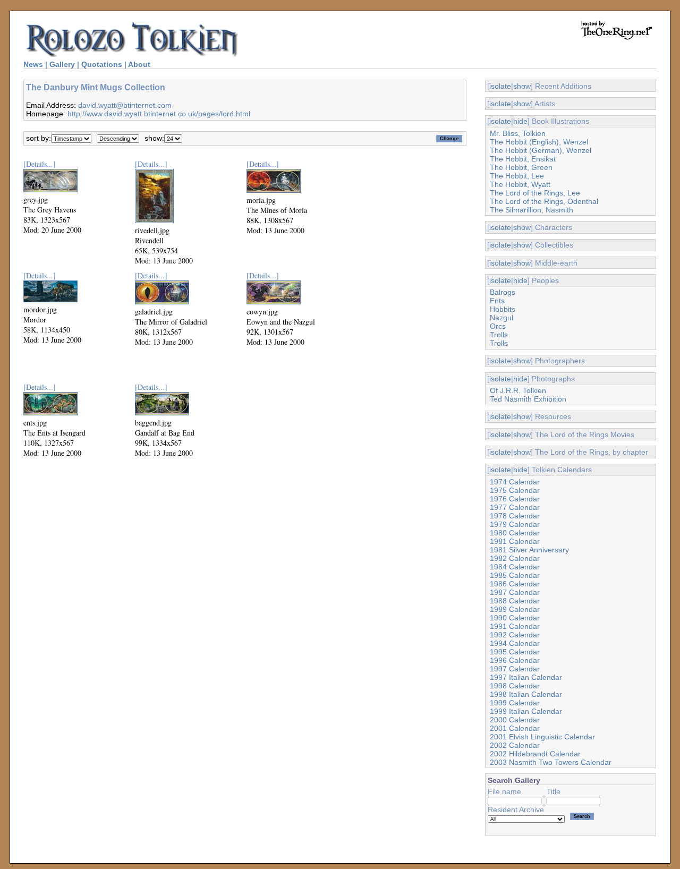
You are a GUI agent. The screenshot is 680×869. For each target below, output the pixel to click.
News (33, 64)
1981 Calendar (515, 541)
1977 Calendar (515, 507)
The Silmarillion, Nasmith (531, 210)
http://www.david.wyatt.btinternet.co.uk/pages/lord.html (158, 113)
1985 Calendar (515, 575)
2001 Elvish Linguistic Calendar (542, 736)
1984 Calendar (515, 567)
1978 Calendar (515, 516)
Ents (497, 300)
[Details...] (39, 164)
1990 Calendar (515, 618)
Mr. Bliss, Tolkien (518, 133)
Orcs (498, 326)
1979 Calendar (515, 524)
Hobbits (502, 309)
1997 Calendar (515, 668)
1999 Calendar (515, 702)
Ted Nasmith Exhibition (528, 399)
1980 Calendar (515, 533)
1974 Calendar (515, 482)
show (522, 86)
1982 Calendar (515, 558)
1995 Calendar (515, 652)
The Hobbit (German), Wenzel (540, 150)
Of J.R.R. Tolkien (518, 390)
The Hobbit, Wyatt (520, 184)
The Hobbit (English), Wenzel (539, 142)
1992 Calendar (515, 635)
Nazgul (501, 317)
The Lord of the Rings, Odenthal (544, 201)
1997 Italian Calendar (526, 677)
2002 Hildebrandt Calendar (535, 753)
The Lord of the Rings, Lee (535, 193)
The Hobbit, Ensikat (523, 159)
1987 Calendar (515, 592)
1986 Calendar (515, 584)
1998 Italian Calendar (526, 694)
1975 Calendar (515, 490)
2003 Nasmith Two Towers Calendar (550, 762)
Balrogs (502, 292)
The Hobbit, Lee (517, 176)
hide (520, 121)
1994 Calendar (515, 643)
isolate (500, 86)
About (139, 64)
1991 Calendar (515, 626)
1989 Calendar (515, 609)
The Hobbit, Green (521, 167)
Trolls (499, 334)
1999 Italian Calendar (526, 711)
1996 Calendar (515, 660)
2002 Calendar (515, 745)
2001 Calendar (515, 728)
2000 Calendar (515, 719)
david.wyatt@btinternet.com (125, 105)
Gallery (62, 64)
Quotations (101, 64)
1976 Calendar (515, 499)
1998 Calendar (515, 685)
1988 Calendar (515, 601)
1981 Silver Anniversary (529, 550)
